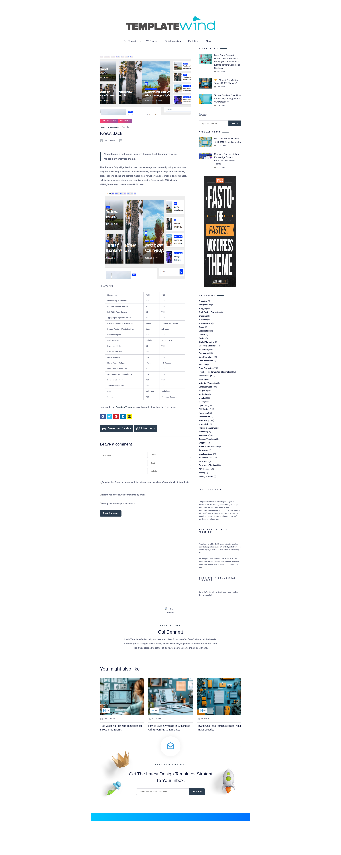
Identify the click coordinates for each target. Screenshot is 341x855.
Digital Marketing (173, 41)
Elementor (203, 353)
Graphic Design (205, 376)
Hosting (202, 379)
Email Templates (206, 357)
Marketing (203, 394)
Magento (203, 391)
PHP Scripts (204, 409)
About (208, 41)
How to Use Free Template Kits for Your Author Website (219, 727)
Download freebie (119, 428)
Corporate (203, 331)
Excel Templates (206, 361)
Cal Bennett (109, 140)
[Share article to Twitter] (109, 416)
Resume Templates (207, 439)
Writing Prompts (206, 476)
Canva (201, 327)
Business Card (205, 323)
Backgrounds (205, 305)
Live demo (148, 428)
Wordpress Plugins (207, 465)
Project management (208, 428)
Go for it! (197, 791)
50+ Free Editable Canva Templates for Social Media (227, 140)
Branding (203, 316)
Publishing (193, 41)
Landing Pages (205, 387)
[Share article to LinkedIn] (123, 416)
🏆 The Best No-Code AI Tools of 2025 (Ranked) (226, 81)
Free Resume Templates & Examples (215, 372)
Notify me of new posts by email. (118, 503)
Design (202, 338)
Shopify (202, 443)
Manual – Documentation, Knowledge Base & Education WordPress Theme (226, 159)
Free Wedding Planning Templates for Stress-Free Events (121, 727)
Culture (202, 335)
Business (203, 320)
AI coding (203, 301)
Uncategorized (109, 121)
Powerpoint (204, 413)
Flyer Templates (206, 368)
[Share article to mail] (129, 416)
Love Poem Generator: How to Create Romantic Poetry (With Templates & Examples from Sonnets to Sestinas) (227, 61)
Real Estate (204, 435)
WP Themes (151, 41)
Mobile (202, 398)
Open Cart (203, 405)
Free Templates (130, 41)
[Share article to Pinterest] (116, 416)
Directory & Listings (207, 346)
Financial (203, 364)
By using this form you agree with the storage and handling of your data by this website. (146, 484)
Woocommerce (205, 458)
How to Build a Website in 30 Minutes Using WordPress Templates (169, 727)
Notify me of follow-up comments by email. (123, 494)
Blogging (203, 308)
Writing (202, 473)
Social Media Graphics (209, 446)
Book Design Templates (209, 312)
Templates (203, 450)
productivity (204, 424)
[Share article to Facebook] (103, 416)
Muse (201, 402)
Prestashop (204, 420)
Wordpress (204, 461)
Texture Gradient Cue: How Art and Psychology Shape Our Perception (227, 98)
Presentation (204, 417)
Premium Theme (124, 407)
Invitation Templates (208, 383)
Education (203, 349)
